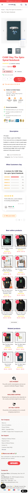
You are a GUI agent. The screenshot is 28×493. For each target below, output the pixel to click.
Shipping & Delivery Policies (8, 438)
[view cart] (26, 5)
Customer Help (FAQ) (7, 447)
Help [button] (25, 491)
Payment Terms (5, 440)
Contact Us (4, 445)
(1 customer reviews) (14, 63)
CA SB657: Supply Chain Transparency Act (12, 431)
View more (14, 322)
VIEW (7, 244)
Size (3, 69)
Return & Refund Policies (8, 443)
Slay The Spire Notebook (8, 12)
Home (3, 9)
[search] (21, 5)
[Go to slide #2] (18, 51)
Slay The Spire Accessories (13, 9)
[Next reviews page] (24, 219)
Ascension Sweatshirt (21, 248)
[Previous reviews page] (16, 219)
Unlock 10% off (3, 486)
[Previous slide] (3, 30)
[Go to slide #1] (10, 51)
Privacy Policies (5, 427)
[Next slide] (24, 30)
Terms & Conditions (6, 425)
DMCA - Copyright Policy (8, 429)
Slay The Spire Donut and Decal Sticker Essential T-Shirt (7, 292)
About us (4, 423)
